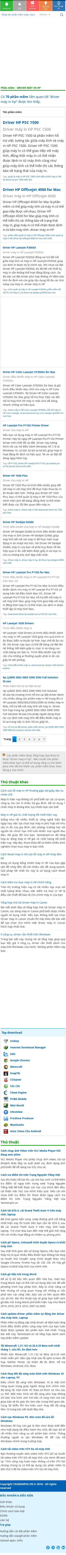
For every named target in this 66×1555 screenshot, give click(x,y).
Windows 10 (42, 1382)
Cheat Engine (18, 1092)
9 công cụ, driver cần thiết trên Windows (25, 934)
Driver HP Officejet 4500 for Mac (32, 189)
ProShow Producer (22, 1118)
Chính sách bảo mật (12, 1511)
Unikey (14, 1041)
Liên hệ (4, 1520)
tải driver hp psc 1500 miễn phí (17, 179)
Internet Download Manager (28, 1047)
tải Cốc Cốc (44, 1262)
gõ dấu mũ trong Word (15, 1302)
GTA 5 (55, 1223)
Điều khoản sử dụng (12, 1506)
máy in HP (24, 839)
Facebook (48, 1547)
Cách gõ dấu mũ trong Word (18, 1274)
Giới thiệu (6, 1502)
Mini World (17, 1105)
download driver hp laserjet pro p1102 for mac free (32, 614)
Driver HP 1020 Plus (15, 475)
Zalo (12, 1054)
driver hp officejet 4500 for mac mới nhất (32, 238)
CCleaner (15, 1079)
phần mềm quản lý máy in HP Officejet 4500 (29, 235)
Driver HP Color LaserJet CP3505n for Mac (29, 372)
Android (6, 8)
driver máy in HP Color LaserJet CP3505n (27, 409)
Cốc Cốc (15, 1086)
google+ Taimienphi (53, 1547)
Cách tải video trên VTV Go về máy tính (25, 1449)
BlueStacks (17, 1124)
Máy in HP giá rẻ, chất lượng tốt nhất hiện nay (29, 814)
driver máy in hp (29, 560)
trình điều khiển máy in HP (48, 176)
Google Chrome (20, 1060)
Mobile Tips (46, 7)
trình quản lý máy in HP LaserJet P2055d (27, 289)
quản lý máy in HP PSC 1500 (21, 176)
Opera (43, 1251)
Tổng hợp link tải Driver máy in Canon (24, 902)
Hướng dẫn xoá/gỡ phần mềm (18, 1536)
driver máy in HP (29, 509)
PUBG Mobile (18, 1099)
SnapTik (15, 1073)
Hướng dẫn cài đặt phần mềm (18, 1531)
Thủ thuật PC (58, 7)
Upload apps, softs (11, 1540)
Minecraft (16, 1066)
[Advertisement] (33, 51)
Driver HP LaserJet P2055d (19, 247)
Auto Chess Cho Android (25, 1131)
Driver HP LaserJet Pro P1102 (31, 463)
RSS (58, 1547)
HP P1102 (12, 463)
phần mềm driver (36, 726)
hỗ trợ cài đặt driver (17, 726)
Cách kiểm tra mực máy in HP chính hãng (26, 882)
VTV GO (22, 1457)
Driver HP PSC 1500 (21, 122)
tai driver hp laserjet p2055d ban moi (38, 292)
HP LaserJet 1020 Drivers (18, 623)
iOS (19, 8)
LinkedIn (63, 1547)
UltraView (16, 1112)
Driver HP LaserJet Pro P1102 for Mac (26, 572)
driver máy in (14, 509)
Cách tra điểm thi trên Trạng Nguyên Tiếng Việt (30, 1175)
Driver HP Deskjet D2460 (18, 522)
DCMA (4, 1515)
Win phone (33, 7)
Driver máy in (14, 560)
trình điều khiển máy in (19, 665)
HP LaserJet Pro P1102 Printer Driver (26, 425)
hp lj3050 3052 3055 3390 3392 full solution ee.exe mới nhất (33, 728)
